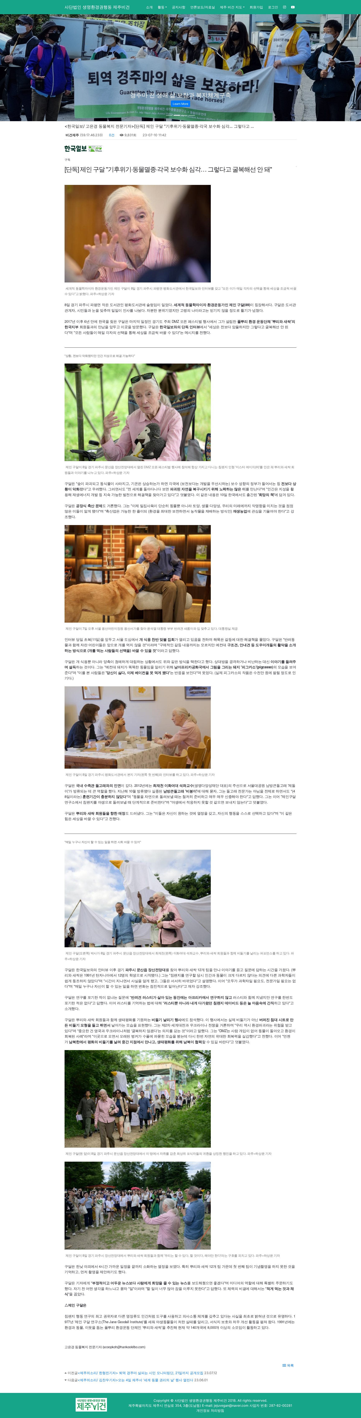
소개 (149, 7)
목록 (290, 1365)
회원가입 (256, 7)
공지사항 (178, 7)
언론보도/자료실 (202, 7)
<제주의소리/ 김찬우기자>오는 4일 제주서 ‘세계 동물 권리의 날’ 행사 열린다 (135, 1380)
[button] (27, 67)
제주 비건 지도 (231, 7)
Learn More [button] (180, 104)
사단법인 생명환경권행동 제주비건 (97, 7)
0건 (111, 135)
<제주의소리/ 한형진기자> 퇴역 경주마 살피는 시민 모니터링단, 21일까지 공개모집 (140, 1373)
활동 (161, 7)
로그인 (273, 7)
